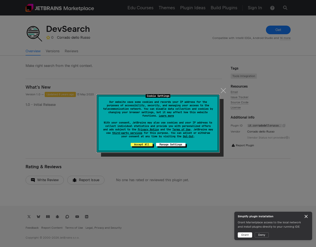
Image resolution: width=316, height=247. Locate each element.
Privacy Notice (148, 129)
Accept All (141, 144)
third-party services (127, 133)
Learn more (166, 115)
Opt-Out (188, 136)
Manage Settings (171, 144)
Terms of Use (181, 129)
